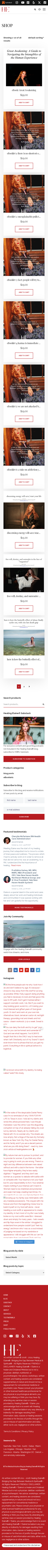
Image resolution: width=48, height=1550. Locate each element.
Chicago (19, 1449)
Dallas (31, 1446)
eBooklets (8, 777)
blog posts (8, 773)
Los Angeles (8, 1449)
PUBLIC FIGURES (9, 1329)
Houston (27, 1449)
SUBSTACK (7, 1302)
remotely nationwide (16, 1455)
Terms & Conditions (11, 1431)
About (6, 1310)
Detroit (38, 1452)
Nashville (7, 1446)
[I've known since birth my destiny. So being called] (24, 1089)
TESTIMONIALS (9, 1318)
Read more (16, 865)
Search (43, 704)
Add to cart (24, 102)
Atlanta (16, 1452)
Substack (8, 3)
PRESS (6, 1321)
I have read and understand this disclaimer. (22, 1545)
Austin (24, 1446)
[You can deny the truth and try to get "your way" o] (24, 1046)
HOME (5, 1295)
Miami (37, 1446)
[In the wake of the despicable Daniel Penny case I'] (24, 1132)
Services (7, 1314)
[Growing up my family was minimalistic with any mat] (24, 1217)
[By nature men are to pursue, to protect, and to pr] (24, 1174)
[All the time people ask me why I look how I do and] (24, 1004)
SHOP (5, 1325)
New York (17, 1446)
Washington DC (27, 1452)
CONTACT (7, 1306)
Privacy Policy (28, 1431)
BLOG (5, 1299)
